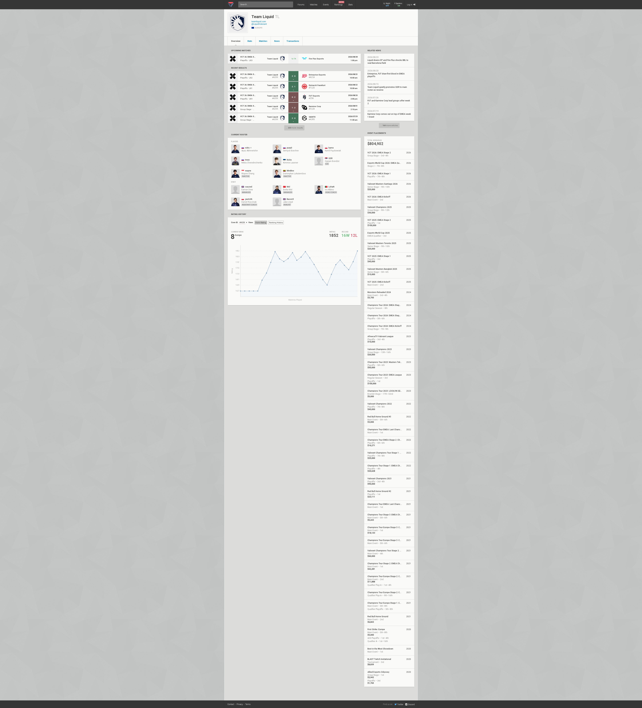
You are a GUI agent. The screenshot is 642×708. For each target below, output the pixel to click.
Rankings (339, 3)
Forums (301, 5)
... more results (294, 128)
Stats (350, 5)
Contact (230, 704)
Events (326, 5)
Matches (313, 5)
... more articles (389, 125)
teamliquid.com (258, 22)
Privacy (240, 704)
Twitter (400, 704)
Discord (411, 704)
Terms (248, 704)
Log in (410, 5)
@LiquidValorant (259, 24)
